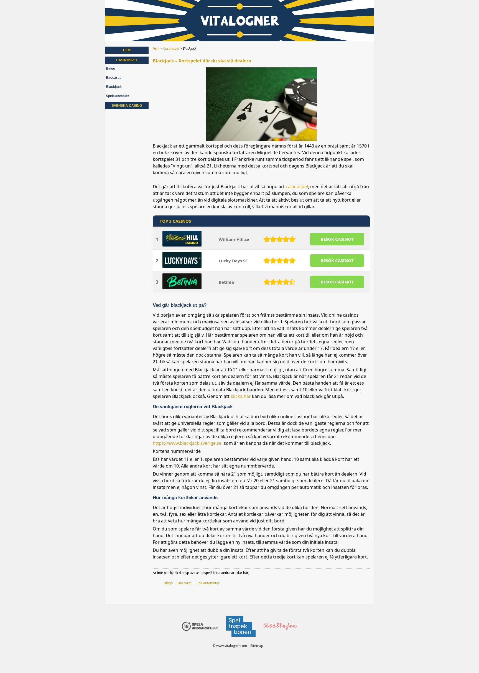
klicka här (241, 396)
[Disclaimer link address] (240, 638)
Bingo (168, 583)
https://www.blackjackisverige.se (187, 443)
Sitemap (256, 645)
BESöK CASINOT (337, 239)
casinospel (297, 187)
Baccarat (185, 583)
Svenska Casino (127, 106)
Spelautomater (208, 583)
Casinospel (127, 60)
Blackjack (114, 87)
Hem (127, 50)
